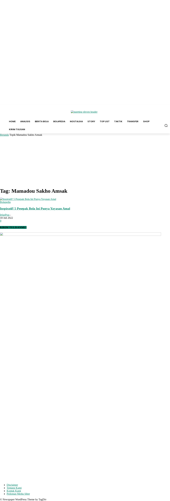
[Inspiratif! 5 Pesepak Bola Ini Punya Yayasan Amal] (28, 199)
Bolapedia (5, 202)
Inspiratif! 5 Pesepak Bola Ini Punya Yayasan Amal (35, 208)
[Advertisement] (85, 161)
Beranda (4, 134)
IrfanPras (4, 214)
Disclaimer (12, 484)
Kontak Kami (14, 490)
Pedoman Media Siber (18, 493)
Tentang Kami (14, 487)
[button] (166, 125)
